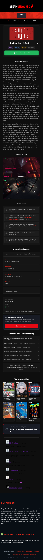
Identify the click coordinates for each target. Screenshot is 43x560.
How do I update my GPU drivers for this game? (18, 351)
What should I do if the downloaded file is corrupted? (19, 343)
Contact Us (33, 554)
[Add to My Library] (37, 43)
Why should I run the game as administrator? (17, 347)
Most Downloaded (27, 551)
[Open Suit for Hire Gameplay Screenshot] (21, 188)
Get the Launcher (21, 326)
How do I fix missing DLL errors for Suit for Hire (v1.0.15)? (18, 339)
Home (3, 21)
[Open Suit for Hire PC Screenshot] (21, 167)
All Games (18, 551)
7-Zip (35, 226)
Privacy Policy (16, 554)
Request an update (28, 311)
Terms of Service (25, 554)
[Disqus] (21, 464)
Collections (36, 551)
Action (8, 21)
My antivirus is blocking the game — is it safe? (18, 359)
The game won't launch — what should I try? (17, 355)
